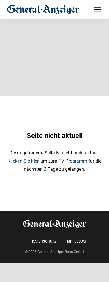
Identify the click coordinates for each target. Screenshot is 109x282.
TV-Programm (72, 161)
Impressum (76, 241)
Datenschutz (44, 241)
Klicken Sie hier (23, 161)
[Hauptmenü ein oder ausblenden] (97, 9)
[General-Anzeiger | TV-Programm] (43, 9)
